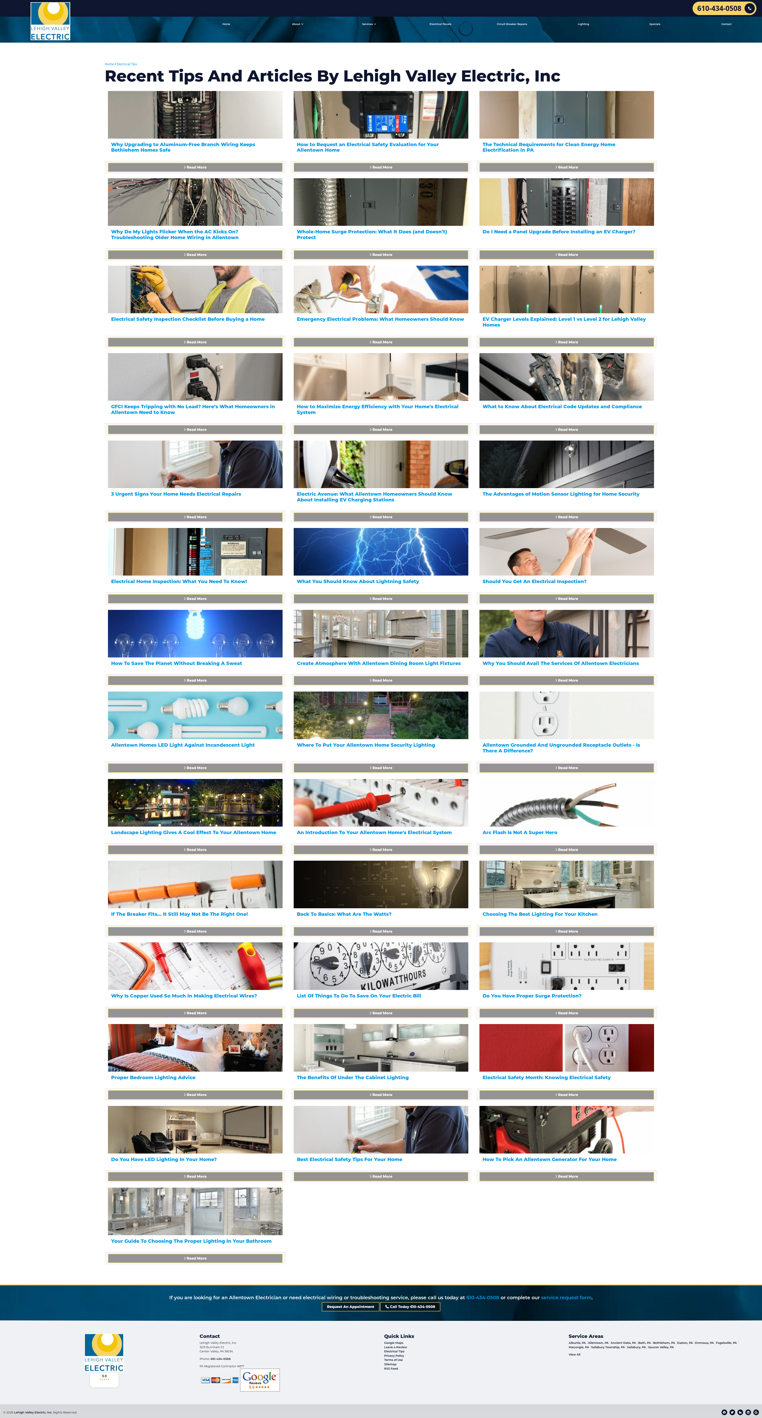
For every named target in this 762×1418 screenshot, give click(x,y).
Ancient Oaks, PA (623, 1343)
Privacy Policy (394, 1356)
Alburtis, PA (577, 1343)
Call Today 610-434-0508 (412, 1307)
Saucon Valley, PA (661, 1347)
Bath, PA (644, 1343)
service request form (566, 1297)
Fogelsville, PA (726, 1343)
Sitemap (390, 1364)
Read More (196, 167)
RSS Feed (391, 1368)
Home (109, 64)
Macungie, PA (579, 1347)
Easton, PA (685, 1343)
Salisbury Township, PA (608, 1347)
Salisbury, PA (636, 1347)
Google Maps (393, 1343)
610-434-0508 (482, 1297)
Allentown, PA (598, 1343)
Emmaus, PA (704, 1343)
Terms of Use (393, 1360)
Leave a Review (395, 1347)
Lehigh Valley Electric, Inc (33, 1412)
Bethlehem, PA (664, 1343)
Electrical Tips (127, 64)
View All (574, 1354)
